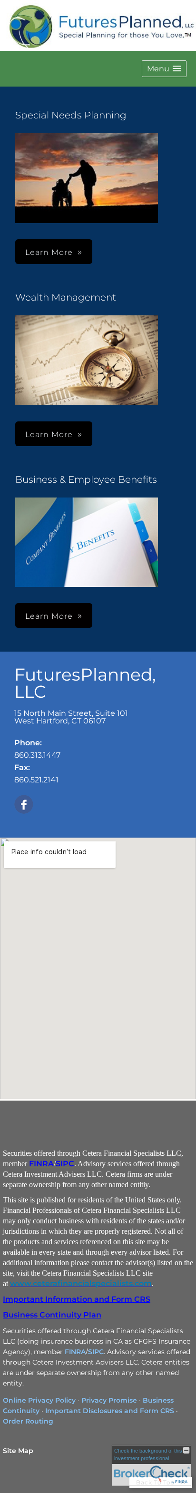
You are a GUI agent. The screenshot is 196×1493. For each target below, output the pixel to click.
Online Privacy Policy (39, 1400)
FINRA (41, 1163)
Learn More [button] (49, 434)
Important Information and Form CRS (76, 1299)
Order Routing (28, 1421)
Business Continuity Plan (52, 1314)
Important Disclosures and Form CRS (109, 1410)
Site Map (18, 1450)
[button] (164, 68)
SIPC (65, 1163)
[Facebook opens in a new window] (23, 805)
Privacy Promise (109, 1400)
